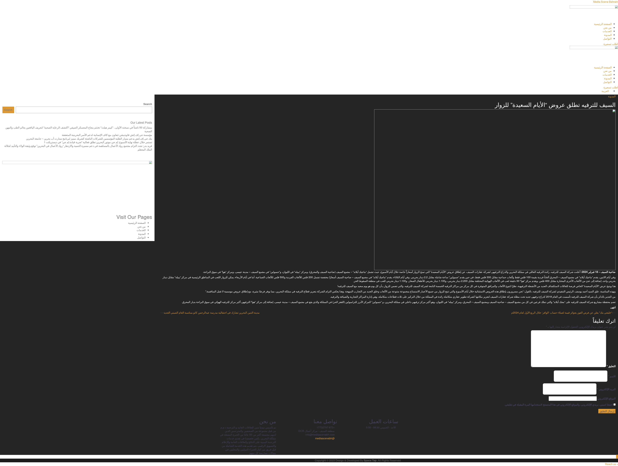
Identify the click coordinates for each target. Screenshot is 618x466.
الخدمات (607, 31)
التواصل (607, 38)
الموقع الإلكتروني (606, 398)
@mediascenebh (325, 438)
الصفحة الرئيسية (603, 24)
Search (147, 104)
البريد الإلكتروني (606, 389)
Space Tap (370, 460)
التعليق (611, 366)
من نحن (607, 27)
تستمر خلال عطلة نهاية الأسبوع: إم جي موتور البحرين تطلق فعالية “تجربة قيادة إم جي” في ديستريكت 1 (98, 142)
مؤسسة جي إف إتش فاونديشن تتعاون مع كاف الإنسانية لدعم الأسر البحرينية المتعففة (107, 135)
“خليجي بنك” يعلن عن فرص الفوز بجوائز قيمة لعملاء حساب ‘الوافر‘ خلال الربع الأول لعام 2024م (561, 312)
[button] (309, 20)
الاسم (612, 376)
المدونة (608, 35)
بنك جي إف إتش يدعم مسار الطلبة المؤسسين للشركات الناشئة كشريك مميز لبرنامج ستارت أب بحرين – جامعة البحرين (89, 138)
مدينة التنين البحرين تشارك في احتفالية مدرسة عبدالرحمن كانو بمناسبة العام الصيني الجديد (212, 312)
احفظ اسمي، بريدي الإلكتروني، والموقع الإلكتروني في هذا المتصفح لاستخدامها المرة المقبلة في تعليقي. (559, 404)
